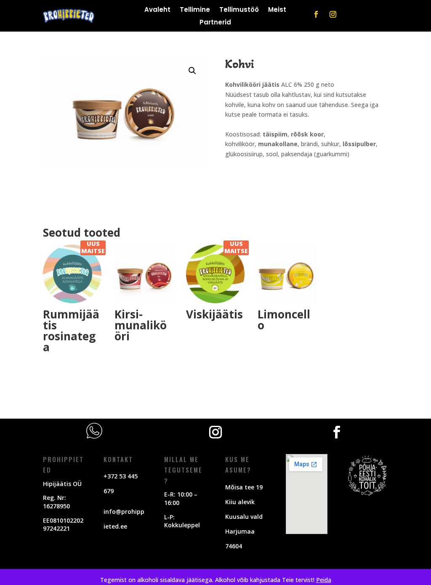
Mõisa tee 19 (244, 487)
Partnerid (215, 23)
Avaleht (157, 10)
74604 (233, 546)
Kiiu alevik (240, 502)
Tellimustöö (239, 10)
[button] (192, 70)
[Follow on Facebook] (316, 14)
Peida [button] (323, 580)
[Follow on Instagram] (333, 14)
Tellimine (195, 10)
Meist (277, 10)
